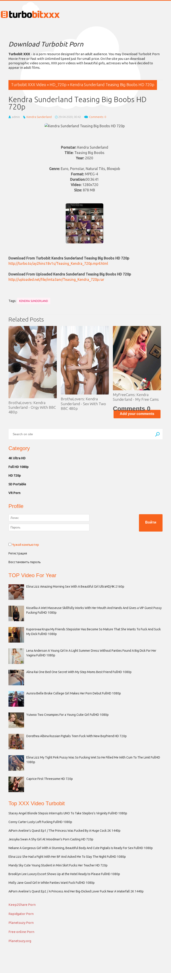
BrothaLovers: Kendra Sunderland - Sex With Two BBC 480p (83, 404)
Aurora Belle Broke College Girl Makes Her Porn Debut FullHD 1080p (73, 693)
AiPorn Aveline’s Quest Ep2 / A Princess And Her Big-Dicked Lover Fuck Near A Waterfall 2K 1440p (76, 891)
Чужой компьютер (25, 544)
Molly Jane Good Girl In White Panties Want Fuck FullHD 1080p (51, 882)
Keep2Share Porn (22, 904)
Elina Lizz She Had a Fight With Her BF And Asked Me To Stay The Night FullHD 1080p (67, 856)
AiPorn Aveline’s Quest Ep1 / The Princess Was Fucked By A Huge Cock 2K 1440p (64, 830)
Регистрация (17, 553)
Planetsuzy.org (19, 941)
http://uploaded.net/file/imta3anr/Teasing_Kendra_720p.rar (56, 279)
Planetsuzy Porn (21, 922)
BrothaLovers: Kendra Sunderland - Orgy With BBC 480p (32, 407)
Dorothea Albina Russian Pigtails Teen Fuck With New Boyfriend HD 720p (76, 736)
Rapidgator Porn (21, 914)
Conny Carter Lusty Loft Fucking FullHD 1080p (40, 822)
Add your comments (137, 414)
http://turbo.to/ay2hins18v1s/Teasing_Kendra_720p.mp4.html (58, 263)
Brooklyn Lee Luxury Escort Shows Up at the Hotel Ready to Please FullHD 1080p (64, 874)
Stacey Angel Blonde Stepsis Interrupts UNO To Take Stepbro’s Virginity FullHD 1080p (67, 813)
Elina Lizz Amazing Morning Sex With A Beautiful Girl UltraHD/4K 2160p (75, 586)
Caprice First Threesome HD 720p (49, 779)
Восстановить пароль (24, 562)
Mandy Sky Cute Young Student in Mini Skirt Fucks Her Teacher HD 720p (58, 865)
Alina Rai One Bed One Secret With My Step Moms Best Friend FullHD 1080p (79, 672)
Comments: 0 (97, 116)
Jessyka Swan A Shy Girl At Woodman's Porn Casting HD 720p (50, 839)
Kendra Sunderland (39, 116)
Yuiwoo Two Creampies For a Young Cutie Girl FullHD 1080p (67, 714)
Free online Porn (21, 932)
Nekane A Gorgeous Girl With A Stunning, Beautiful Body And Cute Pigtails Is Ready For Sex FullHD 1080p (80, 848)
